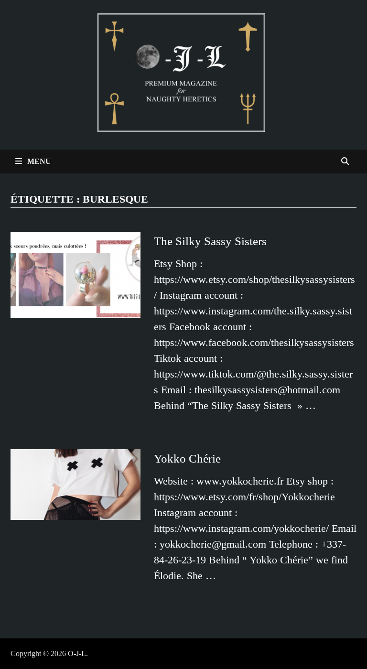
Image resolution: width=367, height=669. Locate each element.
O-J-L (77, 653)
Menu (38, 161)
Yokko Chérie (187, 458)
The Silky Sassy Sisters (210, 241)
